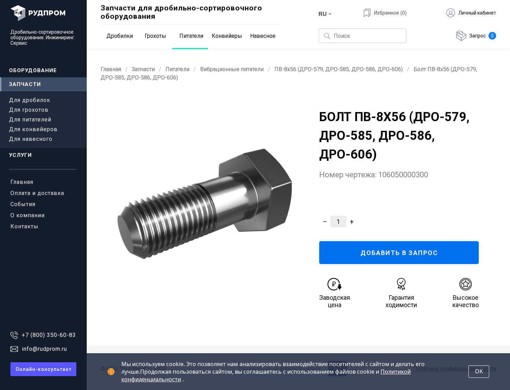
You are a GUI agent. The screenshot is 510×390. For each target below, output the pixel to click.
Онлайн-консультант (43, 369)
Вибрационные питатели (232, 69)
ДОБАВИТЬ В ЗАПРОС (399, 252)
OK (479, 371)
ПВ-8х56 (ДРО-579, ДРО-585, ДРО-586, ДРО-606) (338, 69)
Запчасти (25, 84)
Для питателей (30, 119)
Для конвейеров (33, 129)
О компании (27, 215)
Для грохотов (29, 110)
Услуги (20, 155)
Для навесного (30, 139)
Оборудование (33, 70)
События (22, 204)
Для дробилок (29, 100)
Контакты (24, 226)
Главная (21, 182)
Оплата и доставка (37, 193)
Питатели (177, 69)
